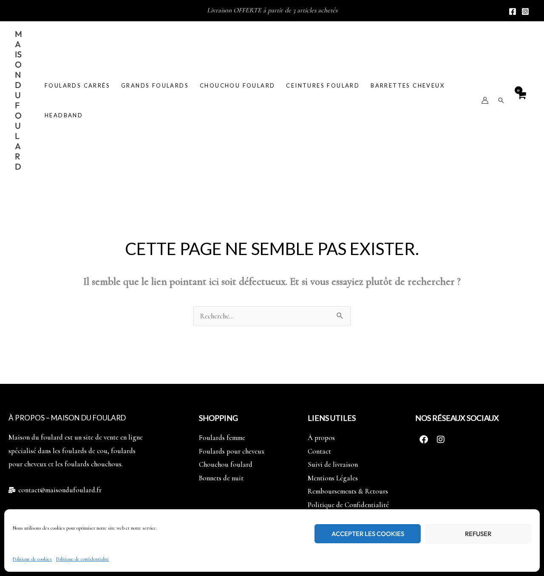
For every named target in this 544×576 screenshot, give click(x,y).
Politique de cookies (32, 559)
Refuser (478, 534)
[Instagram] (525, 11)
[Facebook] (512, 11)
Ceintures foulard (323, 85)
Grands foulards (155, 85)
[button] (501, 100)
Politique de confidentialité (82, 559)
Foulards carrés (77, 85)
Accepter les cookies (368, 534)
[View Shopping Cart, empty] (521, 100)
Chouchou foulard (237, 85)
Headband (64, 115)
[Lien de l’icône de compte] (485, 100)
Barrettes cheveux (408, 85)
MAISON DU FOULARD (18, 100)
